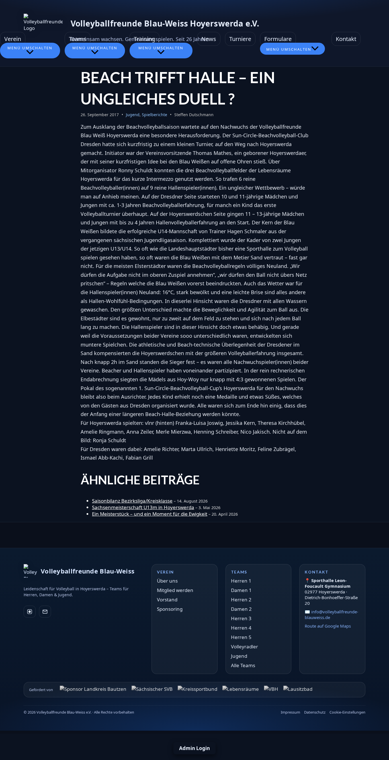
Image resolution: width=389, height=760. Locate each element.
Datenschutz (314, 712)
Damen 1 (241, 590)
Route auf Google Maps (328, 626)
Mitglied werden (175, 590)
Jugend (133, 114)
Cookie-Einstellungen (347, 712)
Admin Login (194, 748)
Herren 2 (241, 599)
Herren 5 (241, 637)
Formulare (278, 39)
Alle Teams (243, 665)
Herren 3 (241, 618)
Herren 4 (241, 627)
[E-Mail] (45, 612)
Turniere (240, 39)
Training (144, 39)
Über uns (167, 580)
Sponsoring (170, 609)
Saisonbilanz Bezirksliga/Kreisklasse (132, 500)
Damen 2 (241, 609)
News (208, 39)
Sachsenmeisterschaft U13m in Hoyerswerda (143, 507)
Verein (12, 39)
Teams (77, 39)
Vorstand (167, 599)
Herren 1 (241, 580)
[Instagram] (30, 612)
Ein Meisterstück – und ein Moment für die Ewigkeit (149, 514)
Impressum (290, 712)
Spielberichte (154, 114)
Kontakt (346, 39)
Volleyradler (244, 646)
